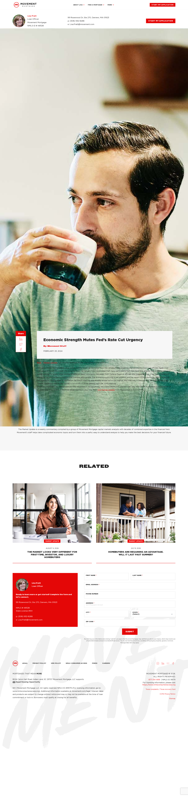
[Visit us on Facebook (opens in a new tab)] (173, 663)
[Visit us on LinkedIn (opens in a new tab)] (163, 663)
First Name (90, 575)
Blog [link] (39, 363)
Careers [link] (106, 663)
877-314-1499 (155, 680)
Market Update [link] (50, 363)
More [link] (110, 5)
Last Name (137, 575)
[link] (25, 4)
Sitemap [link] (172, 698)
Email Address (92, 584)
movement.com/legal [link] (81, 691)
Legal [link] (25, 663)
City (87, 612)
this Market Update (106, 390)
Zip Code (89, 621)
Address (89, 603)
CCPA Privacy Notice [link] (167, 694)
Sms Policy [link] (56, 663)
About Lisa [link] (77, 5)
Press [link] (94, 663)
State (135, 612)
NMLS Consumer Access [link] (76, 663)
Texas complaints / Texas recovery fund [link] (160, 689)
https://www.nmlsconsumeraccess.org (158, 685)
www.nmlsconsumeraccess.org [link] (26, 691)
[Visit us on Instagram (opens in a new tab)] (157, 663)
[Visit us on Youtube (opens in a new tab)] (168, 663)
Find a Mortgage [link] (95, 5)
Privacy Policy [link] (39, 663)
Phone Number (92, 594)
